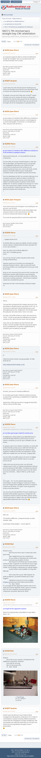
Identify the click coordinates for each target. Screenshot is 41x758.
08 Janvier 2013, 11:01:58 (9, 235)
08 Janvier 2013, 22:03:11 (9, 603)
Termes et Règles (19, 750)
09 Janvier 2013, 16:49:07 (9, 711)
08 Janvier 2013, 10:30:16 (9, 147)
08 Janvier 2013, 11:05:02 (9, 351)
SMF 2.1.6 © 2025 (16, 752)
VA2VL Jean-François (13, 200)
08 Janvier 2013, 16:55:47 (9, 387)
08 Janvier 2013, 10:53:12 (9, 202)
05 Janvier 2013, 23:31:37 (9, 53)
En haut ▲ (27, 750)
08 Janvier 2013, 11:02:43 (9, 297)
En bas (4, 41)
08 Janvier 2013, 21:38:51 (9, 547)
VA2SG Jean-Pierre (12, 50)
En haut (4, 735)
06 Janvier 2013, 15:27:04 (9, 114)
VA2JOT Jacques (11, 81)
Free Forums (23, 754)
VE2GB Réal (9, 544)
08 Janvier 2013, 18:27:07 (9, 427)
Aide (12, 750)
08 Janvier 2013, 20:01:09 (9, 511)
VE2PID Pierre (10, 144)
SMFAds (17, 754)
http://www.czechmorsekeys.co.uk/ (14, 364)
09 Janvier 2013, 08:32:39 (10, 654)
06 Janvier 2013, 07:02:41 (9, 84)
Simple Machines (25, 752)
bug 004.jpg (20, 697)
